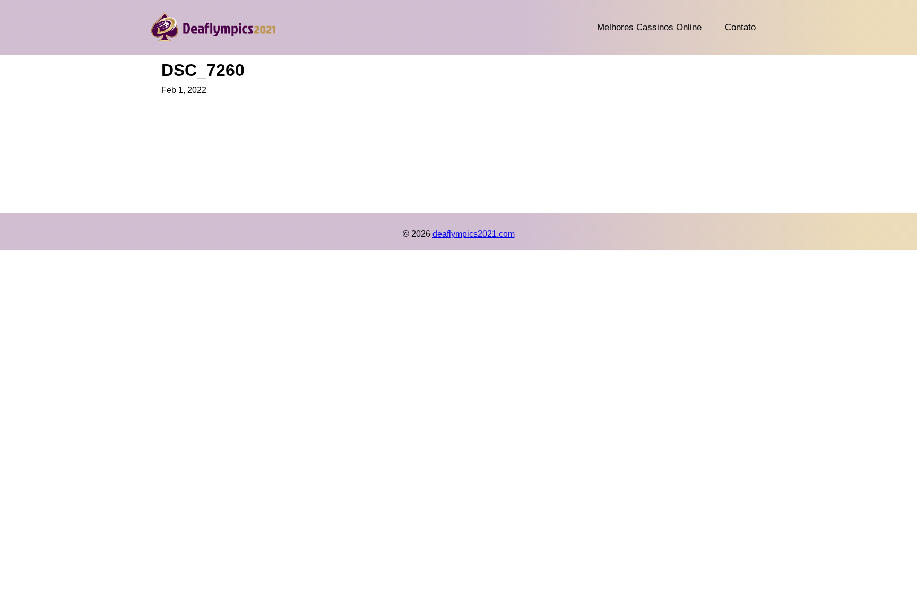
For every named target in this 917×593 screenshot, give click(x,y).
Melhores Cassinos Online (649, 27)
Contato (740, 27)
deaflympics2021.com (473, 233)
